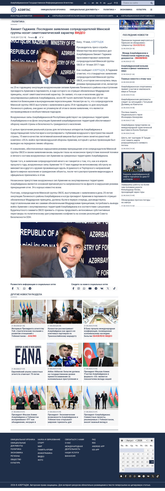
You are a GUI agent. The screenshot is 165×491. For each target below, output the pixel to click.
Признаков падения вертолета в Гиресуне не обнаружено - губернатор (136, 42)
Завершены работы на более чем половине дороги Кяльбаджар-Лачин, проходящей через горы (135, 188)
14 (142, 458)
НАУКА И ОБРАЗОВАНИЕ (49, 439)
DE (97, 3)
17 (123, 462)
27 (138, 466)
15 (147, 458)
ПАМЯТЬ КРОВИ (45, 450)
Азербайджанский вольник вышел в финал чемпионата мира (64, 16)
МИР (40, 446)
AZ (85, 3)
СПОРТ (41, 443)
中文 (116, 3)
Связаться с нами (74, 439)
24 (123, 466)
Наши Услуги (72, 453)
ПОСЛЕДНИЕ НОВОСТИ (135, 35)
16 (152, 458)
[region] (137, 122)
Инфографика (45, 453)
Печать (31, 37)
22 (147, 462)
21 (142, 462)
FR (100, 3)
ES (104, 3)
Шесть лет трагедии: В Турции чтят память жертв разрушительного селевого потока (135, 142)
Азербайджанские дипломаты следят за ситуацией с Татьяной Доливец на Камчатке (136, 101)
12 (133, 458)
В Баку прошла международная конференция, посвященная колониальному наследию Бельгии (99, 332)
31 (123, 470)
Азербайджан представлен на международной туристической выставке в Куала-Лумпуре (136, 127)
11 (128, 458)
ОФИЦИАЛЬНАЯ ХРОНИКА (53, 9)
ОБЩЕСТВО (16, 459)
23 (152, 462)
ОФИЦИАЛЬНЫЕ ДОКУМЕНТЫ (84, 9)
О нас (68, 443)
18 (128, 462)
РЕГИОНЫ (15, 456)
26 (133, 466)
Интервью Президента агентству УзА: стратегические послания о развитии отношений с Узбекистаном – (28, 332)
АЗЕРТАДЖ (97, 42)
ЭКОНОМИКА (126, 9)
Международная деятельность (74, 447)
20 (138, 462)
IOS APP (95, 450)
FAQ (94, 439)
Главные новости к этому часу (136, 79)
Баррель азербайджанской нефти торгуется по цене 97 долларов (136, 176)
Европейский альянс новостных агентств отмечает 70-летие (27, 372)
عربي (109, 3)
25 (128, 466)
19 (133, 462)
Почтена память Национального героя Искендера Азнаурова (132, 114)
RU (89, 3)
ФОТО (40, 460)
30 (152, 466)
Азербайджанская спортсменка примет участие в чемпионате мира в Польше (136, 89)
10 (123, 458)
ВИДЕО (41, 456)
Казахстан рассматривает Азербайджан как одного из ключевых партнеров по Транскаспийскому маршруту (62, 332)
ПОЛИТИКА (109, 9)
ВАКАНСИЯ (70, 456)
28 (142, 466)
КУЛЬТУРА (141, 9)
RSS (94, 443)
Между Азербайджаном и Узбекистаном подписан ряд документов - (135, 55)
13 (138, 458)
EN (93, 3)
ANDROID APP (98, 446)
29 (147, 466)
